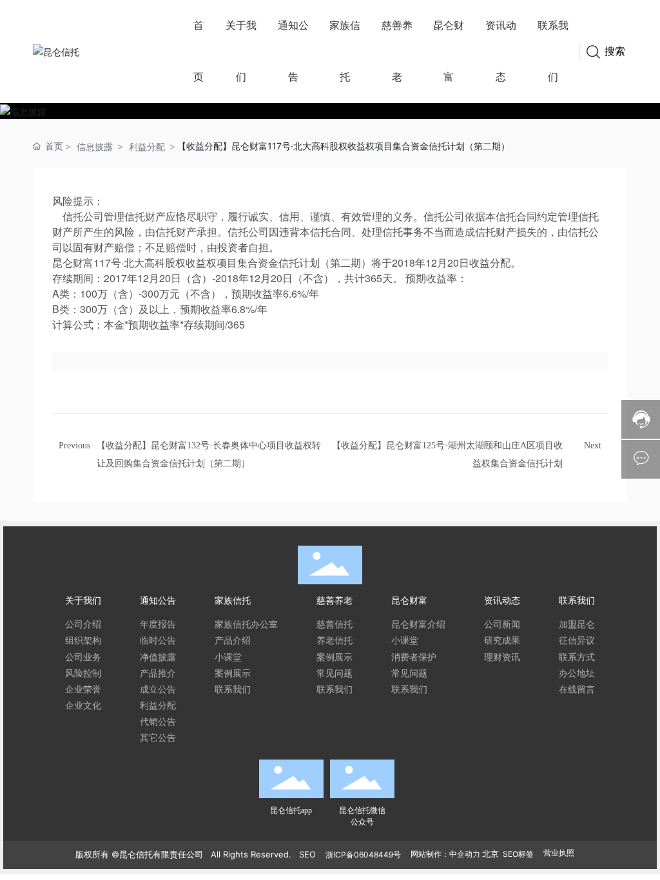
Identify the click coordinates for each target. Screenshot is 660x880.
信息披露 (95, 146)
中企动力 (464, 854)
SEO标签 (518, 854)
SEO (307, 854)
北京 (490, 853)
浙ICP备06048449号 (363, 854)
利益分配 (147, 146)
